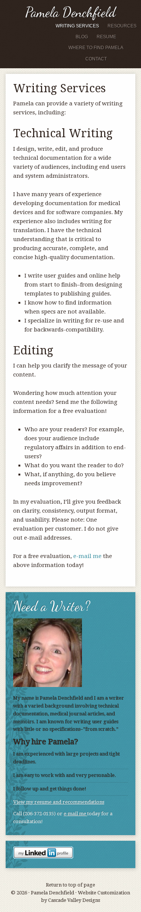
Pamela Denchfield (70, 12)
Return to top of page (70, 885)
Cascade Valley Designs (74, 900)
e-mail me (87, 556)
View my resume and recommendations (58, 802)
